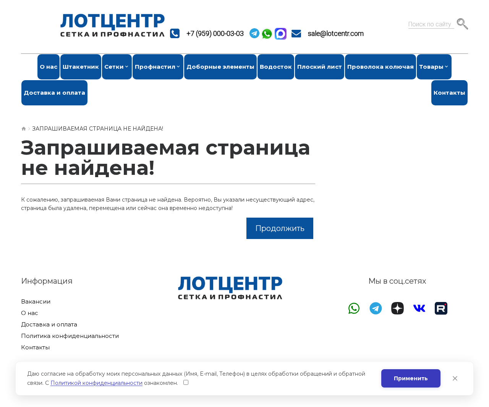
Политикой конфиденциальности (96, 383)
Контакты (35, 347)
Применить (411, 378)
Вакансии (35, 301)
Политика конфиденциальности (70, 336)
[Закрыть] (455, 378)
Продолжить (279, 228)
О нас (29, 313)
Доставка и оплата (49, 324)
